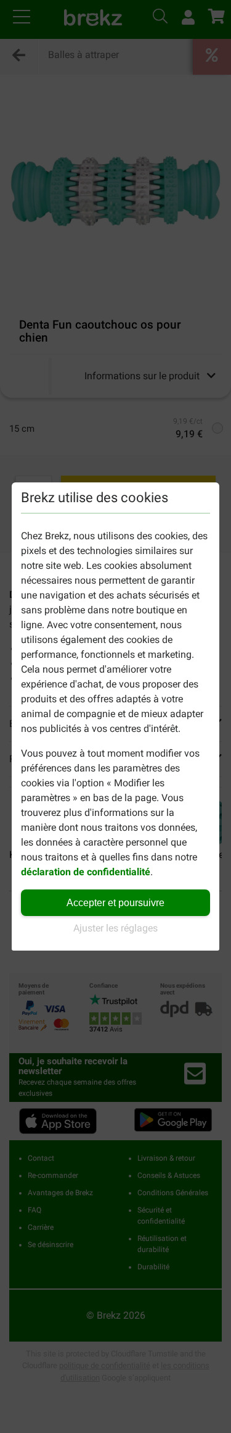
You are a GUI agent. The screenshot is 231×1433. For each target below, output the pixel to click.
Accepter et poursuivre (115, 902)
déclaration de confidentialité (85, 872)
